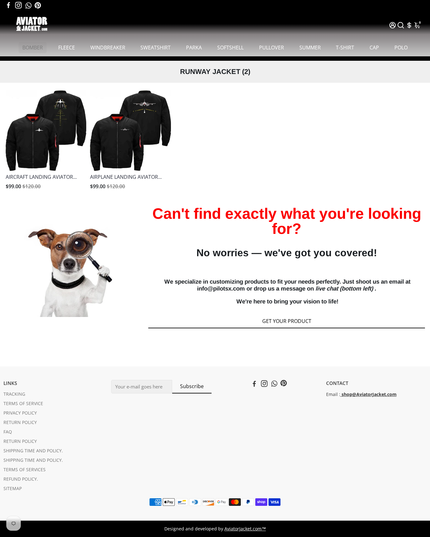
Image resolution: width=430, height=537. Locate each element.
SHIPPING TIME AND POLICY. (33, 451)
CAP (374, 47)
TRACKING (14, 394)
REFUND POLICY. (20, 479)
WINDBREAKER (107, 47)
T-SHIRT (345, 47)
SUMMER (310, 47)
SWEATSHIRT (155, 47)
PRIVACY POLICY (20, 413)
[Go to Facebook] (8, 5)
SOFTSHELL (230, 47)
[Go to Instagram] (18, 5)
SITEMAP (12, 488)
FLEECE (66, 47)
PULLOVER (271, 47)
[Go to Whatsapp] (28, 5)
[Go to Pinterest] (38, 5)
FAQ (7, 432)
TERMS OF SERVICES (24, 469)
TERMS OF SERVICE (23, 403)
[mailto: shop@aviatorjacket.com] (341, 394)
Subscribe (192, 386)
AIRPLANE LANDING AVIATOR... (126, 176)
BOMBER (32, 47)
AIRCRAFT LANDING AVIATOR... (41, 176)
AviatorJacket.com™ (245, 529)
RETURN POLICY (20, 422)
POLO (401, 47)
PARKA (194, 47)
